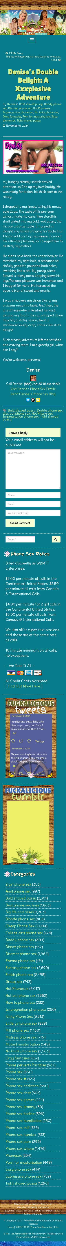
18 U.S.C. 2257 (22, 1227)
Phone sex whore (20, 1148)
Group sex (14, 981)
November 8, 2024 (21, 715)
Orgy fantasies (12, 116)
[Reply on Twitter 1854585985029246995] (14, 774)
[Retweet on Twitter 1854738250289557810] (22, 741)
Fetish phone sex (19, 974)
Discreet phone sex (20, 108)
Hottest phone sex (20, 995)
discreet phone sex (16, 413)
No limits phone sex (46, 112)
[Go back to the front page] (33, 22)
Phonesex (14, 1155)
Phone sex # (16, 1079)
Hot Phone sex (42, 413)
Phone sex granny (20, 1106)
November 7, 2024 (21, 748)
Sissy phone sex (18, 1169)
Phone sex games (20, 1099)
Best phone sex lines (22, 905)
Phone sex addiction (22, 1086)
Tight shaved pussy (29, 120)
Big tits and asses (20, 912)
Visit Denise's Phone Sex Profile (33, 389)
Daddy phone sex (50, 410)
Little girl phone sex (21, 1023)
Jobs (56, 1227)
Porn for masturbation (36, 116)
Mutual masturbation (23, 1044)
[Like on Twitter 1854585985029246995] (30, 774)
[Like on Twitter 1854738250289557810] (30, 741)
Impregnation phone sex (18, 112)
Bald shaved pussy (31, 104)
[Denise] (33, 377)
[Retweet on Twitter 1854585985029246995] (22, 774)
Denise (11, 104)
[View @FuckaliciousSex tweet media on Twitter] (14, 733)
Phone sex (14, 1072)
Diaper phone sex (20, 946)
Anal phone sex (18, 891)
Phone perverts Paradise (26, 1065)
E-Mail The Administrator (15, 1233)
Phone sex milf (18, 1127)
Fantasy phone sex (21, 967)
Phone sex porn (18, 1141)
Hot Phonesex (41, 108)
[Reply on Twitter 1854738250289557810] (14, 741)
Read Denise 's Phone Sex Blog (33, 394)
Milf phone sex (17, 1030)
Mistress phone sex (21, 1037)
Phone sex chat (18, 1092)
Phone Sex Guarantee (41, 1227)
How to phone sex (20, 1002)
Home (11, 1227)
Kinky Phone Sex (19, 1016)
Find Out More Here (24, 686)
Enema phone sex (20, 960)
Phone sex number (21, 1134)
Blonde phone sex (20, 919)
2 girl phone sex (18, 884)
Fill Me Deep (16, 53)
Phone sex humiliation (24, 1120)
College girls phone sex (24, 933)
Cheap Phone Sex (20, 926)
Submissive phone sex (23, 1176)
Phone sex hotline (20, 1113)
